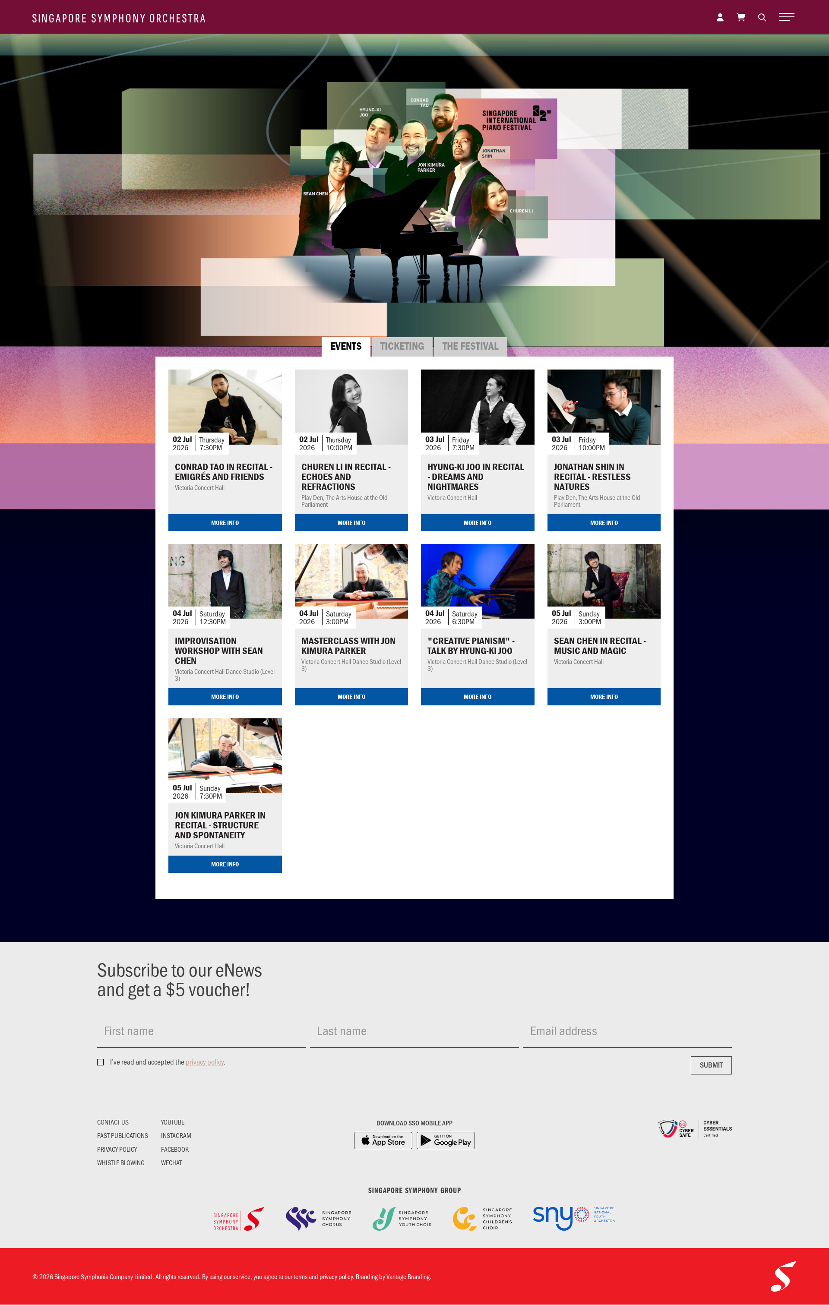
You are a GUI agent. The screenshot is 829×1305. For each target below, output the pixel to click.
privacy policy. (337, 1276)
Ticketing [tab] (402, 346)
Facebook (175, 1149)
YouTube (172, 1122)
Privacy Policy (117, 1149)
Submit (711, 1064)
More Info (225, 522)
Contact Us (113, 1122)
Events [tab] (346, 346)
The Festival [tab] (471, 346)
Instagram (176, 1135)
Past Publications (122, 1135)
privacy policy (205, 1061)
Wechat (171, 1162)
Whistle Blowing (121, 1162)
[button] (762, 17)
